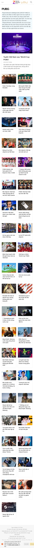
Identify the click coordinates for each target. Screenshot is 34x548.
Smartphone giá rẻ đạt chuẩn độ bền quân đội (24, 297)
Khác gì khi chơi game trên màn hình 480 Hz (24, 320)
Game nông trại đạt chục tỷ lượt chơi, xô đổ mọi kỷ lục (9, 276)
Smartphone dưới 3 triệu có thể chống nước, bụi (8, 320)
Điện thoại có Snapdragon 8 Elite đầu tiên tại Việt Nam (25, 340)
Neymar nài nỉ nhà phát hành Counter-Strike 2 (8, 493)
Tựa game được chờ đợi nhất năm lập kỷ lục (9, 429)
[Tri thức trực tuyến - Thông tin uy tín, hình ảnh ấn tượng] (20, 2)
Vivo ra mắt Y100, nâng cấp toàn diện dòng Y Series (8, 450)
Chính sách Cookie (13, 544)
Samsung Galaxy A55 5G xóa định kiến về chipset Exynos (25, 450)
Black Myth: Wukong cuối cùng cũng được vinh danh (9, 340)
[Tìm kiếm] (31, 2)
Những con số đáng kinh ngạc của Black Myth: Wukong (25, 406)
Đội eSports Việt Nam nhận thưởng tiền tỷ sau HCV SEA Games (9, 193)
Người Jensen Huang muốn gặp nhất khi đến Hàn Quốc (9, 110)
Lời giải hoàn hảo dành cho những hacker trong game (24, 361)
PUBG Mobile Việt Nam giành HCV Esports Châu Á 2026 (9, 171)
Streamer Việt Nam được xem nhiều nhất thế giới (9, 214)
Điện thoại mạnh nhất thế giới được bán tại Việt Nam (9, 255)
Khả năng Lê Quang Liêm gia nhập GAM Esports (24, 131)
